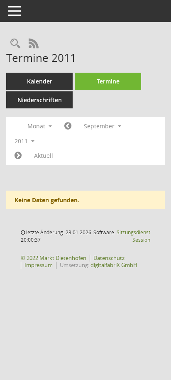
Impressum (38, 265)
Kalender (39, 81)
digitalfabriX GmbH (113, 265)
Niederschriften (39, 100)
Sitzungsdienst (133, 236)
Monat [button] (37, 126)
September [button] (100, 126)
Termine (108, 81)
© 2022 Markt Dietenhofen (53, 258)
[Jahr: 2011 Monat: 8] (68, 126)
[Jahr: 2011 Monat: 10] (18, 155)
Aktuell (43, 155)
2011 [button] (22, 141)
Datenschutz (109, 258)
